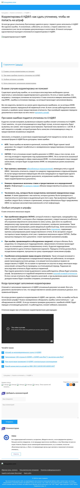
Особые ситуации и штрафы (13, 79)
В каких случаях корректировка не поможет (18, 71)
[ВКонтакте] (68, 384)
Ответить (16, 454)
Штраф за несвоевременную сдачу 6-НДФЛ (23, 353)
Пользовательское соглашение (29, 470)
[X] (73, 384)
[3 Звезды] (21, 385)
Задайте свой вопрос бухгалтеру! (12, 473)
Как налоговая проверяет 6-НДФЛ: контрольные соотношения (31, 362)
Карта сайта (27, 473)
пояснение (55, 229)
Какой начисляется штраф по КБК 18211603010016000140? (30, 366)
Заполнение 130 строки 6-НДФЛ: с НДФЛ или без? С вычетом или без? (34, 357)
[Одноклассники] (71, 384)
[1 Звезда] (5, 385)
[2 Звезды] (13, 385)
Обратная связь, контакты (10, 470)
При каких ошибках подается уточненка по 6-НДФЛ (21, 75)
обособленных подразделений (40, 169)
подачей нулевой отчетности (65, 274)
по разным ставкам (31, 186)
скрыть (19, 65)
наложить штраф (42, 113)
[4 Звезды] (29, 385)
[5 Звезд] (36, 385)
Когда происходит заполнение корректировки (19, 83)
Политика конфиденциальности (51, 470)
